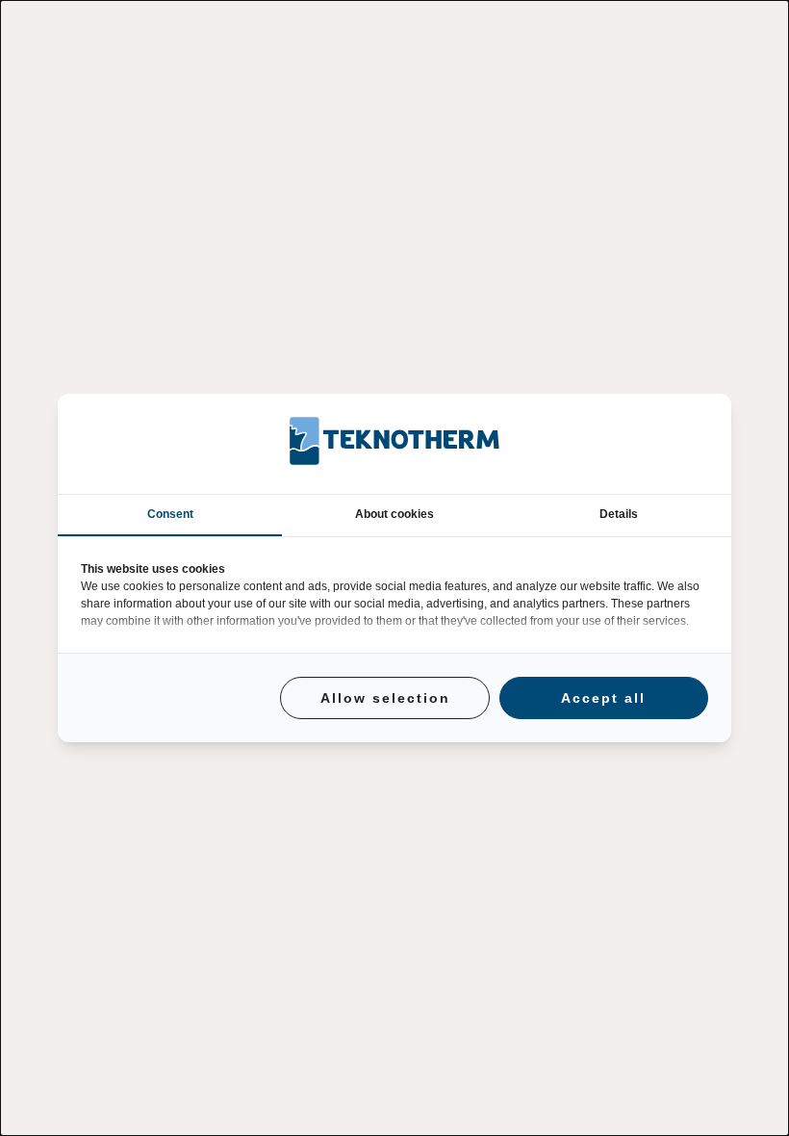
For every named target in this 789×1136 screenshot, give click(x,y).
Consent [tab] (170, 514)
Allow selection (385, 698)
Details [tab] (618, 514)
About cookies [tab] (394, 514)
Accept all (603, 698)
